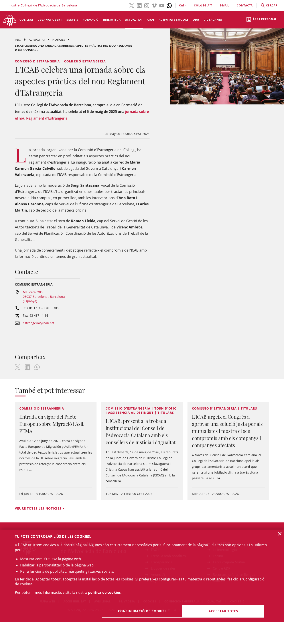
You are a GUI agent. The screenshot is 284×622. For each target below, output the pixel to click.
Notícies (58, 40)
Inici (18, 40)
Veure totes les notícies (38, 508)
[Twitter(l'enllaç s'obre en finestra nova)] (131, 5)
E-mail (224, 5)
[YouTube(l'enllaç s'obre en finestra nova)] (161, 5)
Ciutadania (213, 20)
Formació (91, 20)
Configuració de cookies (142, 611)
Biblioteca (112, 20)
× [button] (280, 534)
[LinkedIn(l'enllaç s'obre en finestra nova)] (139, 5)
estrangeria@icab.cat (38, 323)
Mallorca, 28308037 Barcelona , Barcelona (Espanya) (44, 296)
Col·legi (26, 20)
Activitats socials (174, 20)
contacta (245, 5)
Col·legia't (203, 5)
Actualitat (134, 20)
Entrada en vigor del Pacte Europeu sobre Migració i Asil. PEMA (52, 423)
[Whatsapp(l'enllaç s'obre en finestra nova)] (169, 5)
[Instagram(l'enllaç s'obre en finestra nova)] (146, 5)
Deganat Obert (49, 20)
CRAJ (150, 20)
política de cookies (104, 592)
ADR (196, 20)
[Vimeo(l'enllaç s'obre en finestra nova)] (154, 5)
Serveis (72, 20)
